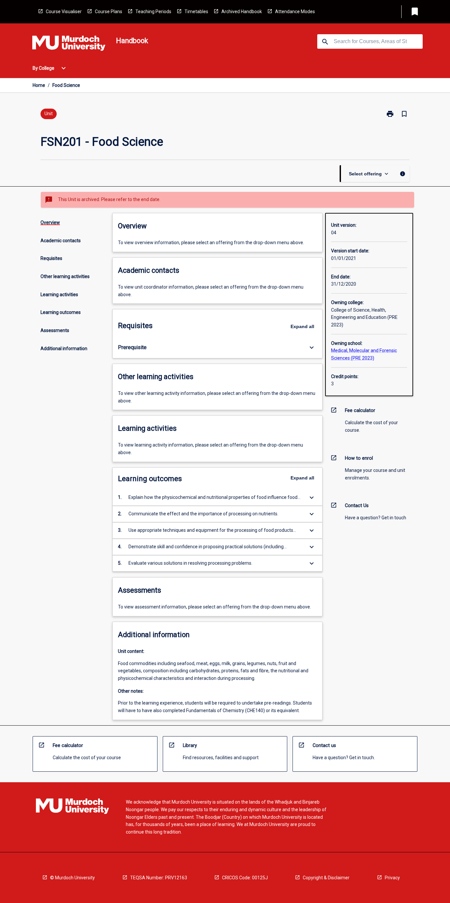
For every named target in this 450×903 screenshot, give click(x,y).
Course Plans (108, 11)
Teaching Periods (153, 11)
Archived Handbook (241, 11)
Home (39, 85)
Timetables (196, 11)
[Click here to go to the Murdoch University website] (68, 44)
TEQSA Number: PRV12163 (158, 877)
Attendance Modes (295, 11)
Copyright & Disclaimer (326, 877)
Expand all (302, 326)
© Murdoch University (72, 877)
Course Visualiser (64, 11)
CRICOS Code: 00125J (245, 877)
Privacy (392, 877)
